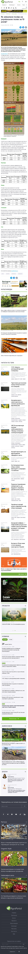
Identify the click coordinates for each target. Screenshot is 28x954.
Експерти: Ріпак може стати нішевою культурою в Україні (18, 545)
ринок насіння (17, 418)
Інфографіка (14, 13)
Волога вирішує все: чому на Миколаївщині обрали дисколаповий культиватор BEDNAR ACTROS (13, 763)
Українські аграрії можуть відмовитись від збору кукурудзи (18, 506)
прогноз (12, 517)
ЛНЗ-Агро (12, 418)
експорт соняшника (14, 396)
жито (18, 461)
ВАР (15, 517)
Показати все (13, 718)
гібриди (23, 444)
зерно (20, 500)
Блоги (18, 5)
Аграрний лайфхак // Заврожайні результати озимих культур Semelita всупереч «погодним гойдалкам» (19, 526)
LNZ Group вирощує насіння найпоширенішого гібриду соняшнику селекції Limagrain (17, 429)
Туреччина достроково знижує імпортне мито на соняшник (18, 384)
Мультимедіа (14, 923)
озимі (12, 478)
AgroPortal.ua (4, 53)
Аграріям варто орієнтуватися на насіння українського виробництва (18, 402)
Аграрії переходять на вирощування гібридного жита (18, 453)
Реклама (14, 928)
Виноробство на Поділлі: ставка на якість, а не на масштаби (13, 744)
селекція (12, 446)
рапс (3, 273)
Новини (14, 912)
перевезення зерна (14, 500)
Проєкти (24, 5)
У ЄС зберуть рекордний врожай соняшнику (17, 369)
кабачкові (22, 478)
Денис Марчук (23, 517)
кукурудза (20, 273)
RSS (14, 934)
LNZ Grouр (20, 421)
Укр (19, 1)
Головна (3, 13)
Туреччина (19, 394)
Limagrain (13, 421)
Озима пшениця (22, 539)
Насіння (16, 421)
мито (16, 394)
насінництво (17, 446)
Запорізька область (17, 478)
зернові (7, 273)
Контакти (14, 931)
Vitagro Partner (16, 539)
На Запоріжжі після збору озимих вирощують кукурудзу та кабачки (18, 467)
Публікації (8, 13)
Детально (21, 574)
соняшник (14, 273)
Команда (14, 926)
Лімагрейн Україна (14, 444)
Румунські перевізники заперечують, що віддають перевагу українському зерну (18, 486)
